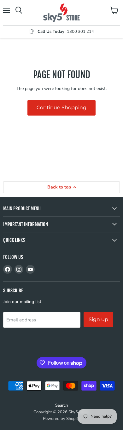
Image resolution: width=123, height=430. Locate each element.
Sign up (98, 319)
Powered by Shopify (61, 418)
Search (61, 405)
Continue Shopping (61, 107)
